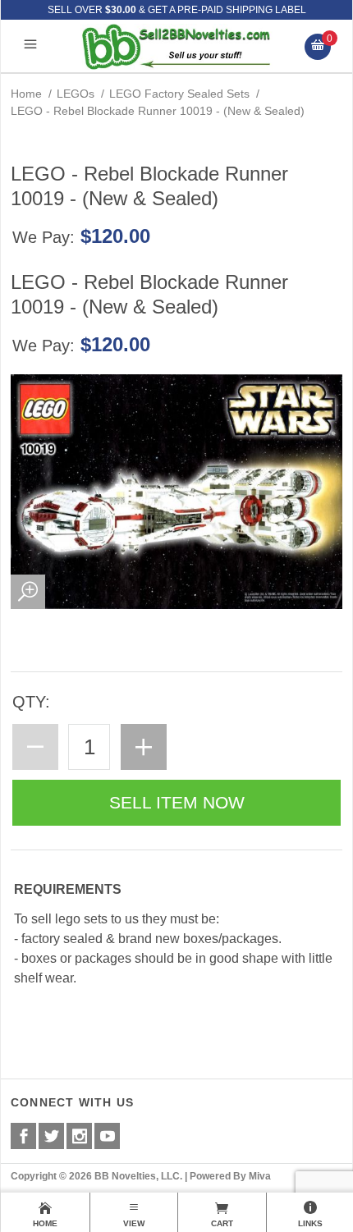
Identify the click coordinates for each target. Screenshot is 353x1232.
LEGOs (75, 93)
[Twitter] (51, 1136)
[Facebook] (23, 1136)
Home (26, 93)
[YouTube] (107, 1136)
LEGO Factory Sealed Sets (179, 93)
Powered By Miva (230, 1176)
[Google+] (79, 1136)
